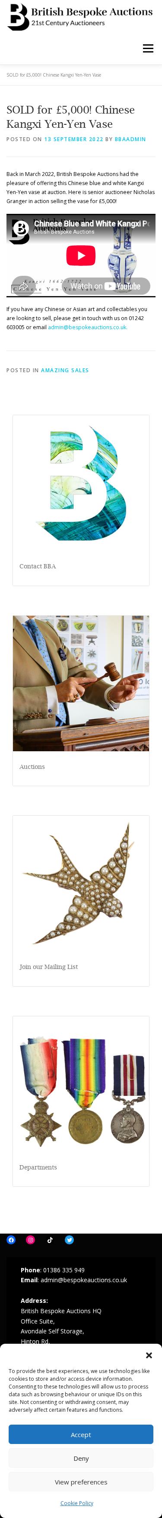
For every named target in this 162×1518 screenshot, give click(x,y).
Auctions (32, 766)
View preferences (81, 1482)
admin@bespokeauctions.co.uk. (87, 327)
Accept (81, 1434)
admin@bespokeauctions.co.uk (84, 1280)
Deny (81, 1458)
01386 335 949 (64, 1270)
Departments (38, 1167)
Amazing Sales (65, 370)
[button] (149, 1354)
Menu (147, 48)
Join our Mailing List (48, 966)
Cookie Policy (76, 1503)
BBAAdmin (130, 139)
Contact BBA (37, 566)
